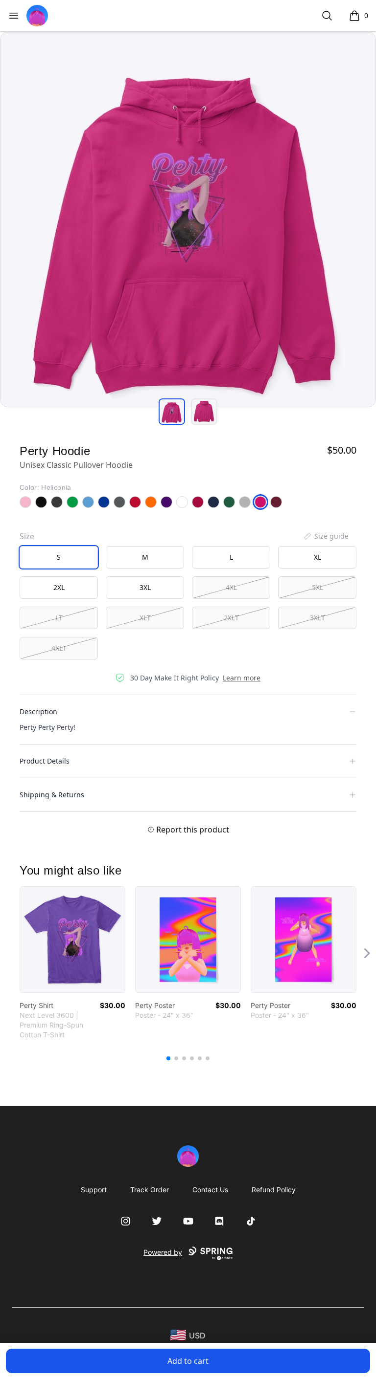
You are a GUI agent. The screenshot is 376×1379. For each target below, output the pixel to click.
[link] (72, 939)
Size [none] (27, 536)
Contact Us (210, 1189)
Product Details (45, 761)
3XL (145, 587)
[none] (326, 536)
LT (59, 617)
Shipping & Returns (52, 794)
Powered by (162, 1252)
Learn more (241, 677)
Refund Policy (274, 1189)
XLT (145, 617)
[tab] (172, 411)
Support (94, 1189)
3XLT (317, 617)
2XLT (231, 617)
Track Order (149, 1189)
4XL (231, 587)
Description (38, 711)
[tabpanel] (188, 219)
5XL (317, 587)
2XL (59, 587)
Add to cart (188, 1361)
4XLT (59, 648)
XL (317, 557)
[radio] (59, 557)
